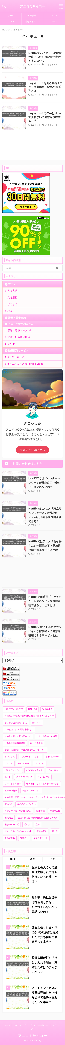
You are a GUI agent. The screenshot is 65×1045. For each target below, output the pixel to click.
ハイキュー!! (51, 64)
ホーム (11, 15)
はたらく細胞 (36, 743)
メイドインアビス (24, 777)
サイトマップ (20, 1025)
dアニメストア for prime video (25, 363)
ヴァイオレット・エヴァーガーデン (42, 783)
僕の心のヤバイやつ (26, 804)
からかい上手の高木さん (16, 722)
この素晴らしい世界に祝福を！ (19, 729)
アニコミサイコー (32, 6)
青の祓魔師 (10, 838)
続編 (9, 311)
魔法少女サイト (40, 838)
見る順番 (12, 297)
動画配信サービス (18, 350)
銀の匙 (55, 831)
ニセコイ (9, 763)
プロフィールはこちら (32, 449)
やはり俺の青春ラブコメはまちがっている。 (25, 750)
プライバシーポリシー (39, 1025)
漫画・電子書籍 (17, 317)
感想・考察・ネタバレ (20, 330)
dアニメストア (15, 356)
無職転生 (9, 817)
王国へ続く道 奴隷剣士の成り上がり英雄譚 (38, 817)
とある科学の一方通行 (46, 736)
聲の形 (27, 824)
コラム (54, 21)
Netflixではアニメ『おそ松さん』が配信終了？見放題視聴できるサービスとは (45, 545)
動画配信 (32, 15)
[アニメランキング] (11, 679)
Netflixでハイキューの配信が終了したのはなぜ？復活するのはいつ (45, 56)
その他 (11, 343)
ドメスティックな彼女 (30, 756)
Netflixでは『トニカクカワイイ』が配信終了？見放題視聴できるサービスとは (45, 631)
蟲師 (37, 824)
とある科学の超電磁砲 (15, 743)
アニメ (54, 15)
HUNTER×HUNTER (14, 709)
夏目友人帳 (55, 811)
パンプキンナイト (34, 770)
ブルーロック (54, 770)
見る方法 (12, 290)
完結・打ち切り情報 (18, 337)
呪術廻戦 (40, 811)
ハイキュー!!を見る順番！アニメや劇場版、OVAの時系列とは (45, 87)
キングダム (10, 756)
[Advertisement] (32, 575)
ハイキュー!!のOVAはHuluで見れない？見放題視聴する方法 (44, 117)
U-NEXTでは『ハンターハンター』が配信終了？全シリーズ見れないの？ (44, 482)
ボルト (8, 777)
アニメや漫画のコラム (20, 323)
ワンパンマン (44, 777)
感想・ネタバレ (32, 21)
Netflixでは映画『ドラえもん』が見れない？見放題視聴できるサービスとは (45, 601)
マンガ (11, 21)
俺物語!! (8, 804)
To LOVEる (47, 709)
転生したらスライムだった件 (18, 831)
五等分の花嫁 (11, 790)
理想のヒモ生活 (12, 824)
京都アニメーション (31, 790)
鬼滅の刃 (24, 838)
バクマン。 (40, 763)
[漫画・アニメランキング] (11, 669)
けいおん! (36, 722)
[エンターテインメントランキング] (11, 674)
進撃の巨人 (41, 831)
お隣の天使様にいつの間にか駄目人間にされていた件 (29, 716)
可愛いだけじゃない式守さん (18, 811)
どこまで (12, 304)
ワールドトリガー (13, 783)
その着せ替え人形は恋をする (18, 736)
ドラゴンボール (53, 756)
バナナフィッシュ (13, 770)
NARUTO (32, 709)
